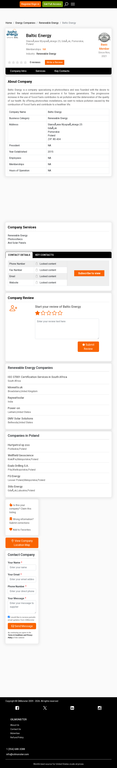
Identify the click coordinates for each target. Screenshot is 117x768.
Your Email (14, 574)
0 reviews (35, 62)
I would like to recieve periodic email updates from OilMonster (22, 618)
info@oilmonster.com (17, 754)
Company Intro (18, 71)
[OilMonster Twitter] (44, 708)
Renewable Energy (46, 53)
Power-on (14, 408)
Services (40, 71)
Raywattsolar (16, 397)
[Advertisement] (43, 17)
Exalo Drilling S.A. (18, 465)
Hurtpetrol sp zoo (19, 445)
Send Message (23, 626)
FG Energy (14, 476)
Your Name (14, 562)
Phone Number (16, 586)
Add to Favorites (22, 529)
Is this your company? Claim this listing (20, 509)
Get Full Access (52, 4)
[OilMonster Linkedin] (72, 708)
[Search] (66, 3)
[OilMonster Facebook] (17, 708)
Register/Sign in (30, 4)
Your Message (16, 598)
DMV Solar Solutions (20, 418)
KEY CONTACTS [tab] (44, 254)
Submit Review (89, 346)
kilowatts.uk (15, 387)
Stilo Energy (15, 486)
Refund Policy (17, 737)
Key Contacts (62, 71)
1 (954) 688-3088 (15, 749)
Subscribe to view (89, 273)
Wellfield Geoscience (21, 455)
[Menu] (72, 3)
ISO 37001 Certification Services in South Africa (37, 376)
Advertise (15, 733)
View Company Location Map (23, 542)
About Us (14, 725)
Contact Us (15, 729)
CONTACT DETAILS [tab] (19, 254)
